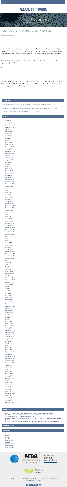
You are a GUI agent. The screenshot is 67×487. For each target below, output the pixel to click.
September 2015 (10, 336)
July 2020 (8, 212)
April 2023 (8, 142)
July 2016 (8, 315)
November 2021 (10, 179)
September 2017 (10, 284)
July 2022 (8, 162)
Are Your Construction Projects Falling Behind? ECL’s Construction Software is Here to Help (32, 421)
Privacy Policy (45, 478)
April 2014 (8, 371)
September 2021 (10, 184)
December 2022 (10, 151)
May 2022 (8, 166)
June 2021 (8, 190)
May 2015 (8, 345)
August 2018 (9, 260)
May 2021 (8, 192)
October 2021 (9, 181)
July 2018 (8, 262)
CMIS (7, 437)
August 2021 (9, 186)
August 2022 (9, 160)
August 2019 (9, 236)
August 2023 (9, 133)
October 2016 (9, 308)
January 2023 (9, 149)
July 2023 (8, 136)
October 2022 (9, 155)
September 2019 (10, 234)
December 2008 (10, 393)
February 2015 (9, 352)
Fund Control (9, 440)
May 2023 (8, 140)
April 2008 (8, 398)
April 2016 (8, 321)
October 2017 (9, 282)
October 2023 (9, 129)
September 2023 (10, 131)
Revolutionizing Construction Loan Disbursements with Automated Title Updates (26, 108)
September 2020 (10, 208)
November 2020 (10, 205)
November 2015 (10, 332)
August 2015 (9, 339)
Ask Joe (7, 434)
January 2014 (9, 376)
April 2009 (8, 389)
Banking (7, 435)
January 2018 (9, 275)
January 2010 (9, 384)
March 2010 (9, 382)
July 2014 (8, 367)
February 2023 (9, 147)
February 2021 (9, 199)
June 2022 (8, 164)
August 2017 (9, 286)
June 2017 (8, 291)
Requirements (54, 478)
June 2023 (8, 138)
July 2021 (8, 188)
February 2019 (9, 247)
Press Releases (9, 447)
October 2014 (9, 360)
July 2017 (8, 288)
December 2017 (10, 278)
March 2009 (9, 391)
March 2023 (9, 144)
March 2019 (9, 245)
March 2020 (9, 221)
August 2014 (9, 365)
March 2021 (9, 197)
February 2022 (9, 173)
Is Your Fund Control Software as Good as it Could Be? (26, 30)
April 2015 (8, 347)
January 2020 (9, 225)
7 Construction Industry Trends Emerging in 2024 (16, 111)
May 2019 (8, 240)
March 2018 (9, 271)
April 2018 (8, 269)
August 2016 (9, 312)
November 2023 (10, 127)
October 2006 (9, 402)
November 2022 (10, 153)
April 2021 (8, 195)
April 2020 (8, 219)
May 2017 (8, 293)
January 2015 (9, 354)
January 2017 (9, 302)
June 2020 (8, 214)
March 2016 (9, 323)
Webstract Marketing (36, 480)
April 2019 (8, 243)
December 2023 (10, 125)
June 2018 (8, 264)
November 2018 (10, 254)
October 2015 (9, 334)
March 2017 (9, 297)
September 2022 (10, 157)
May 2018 (8, 267)
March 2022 (9, 171)
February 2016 (9, 326)
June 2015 (8, 343)
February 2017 (9, 299)
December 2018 (10, 251)
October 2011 (9, 378)
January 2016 (9, 328)
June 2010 (8, 380)
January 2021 (9, 201)
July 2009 (8, 387)
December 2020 (10, 203)
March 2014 (9, 374)
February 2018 (9, 273)
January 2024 (9, 123)
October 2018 (9, 256)
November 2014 (10, 358)
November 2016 (10, 306)
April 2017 (8, 295)
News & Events (9, 445)
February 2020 (9, 223)
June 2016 (8, 317)
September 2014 (10, 363)
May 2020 (8, 216)
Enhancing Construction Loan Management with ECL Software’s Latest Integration (26, 104)
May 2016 (8, 319)
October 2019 (9, 232)
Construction (9, 439)
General (7, 442)
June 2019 (8, 238)
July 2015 (8, 341)
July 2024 (8, 120)
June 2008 (8, 395)
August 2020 (9, 210)
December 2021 (10, 177)
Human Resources (10, 443)
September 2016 (10, 310)
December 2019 (10, 227)
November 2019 (10, 229)
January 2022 (9, 175)
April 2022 (8, 168)
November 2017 (10, 280)
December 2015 (10, 330)
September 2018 (10, 258)
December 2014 (10, 356)
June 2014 (8, 369)
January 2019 (9, 249)
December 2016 (10, 304)
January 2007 (9, 400)
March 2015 (9, 350)
